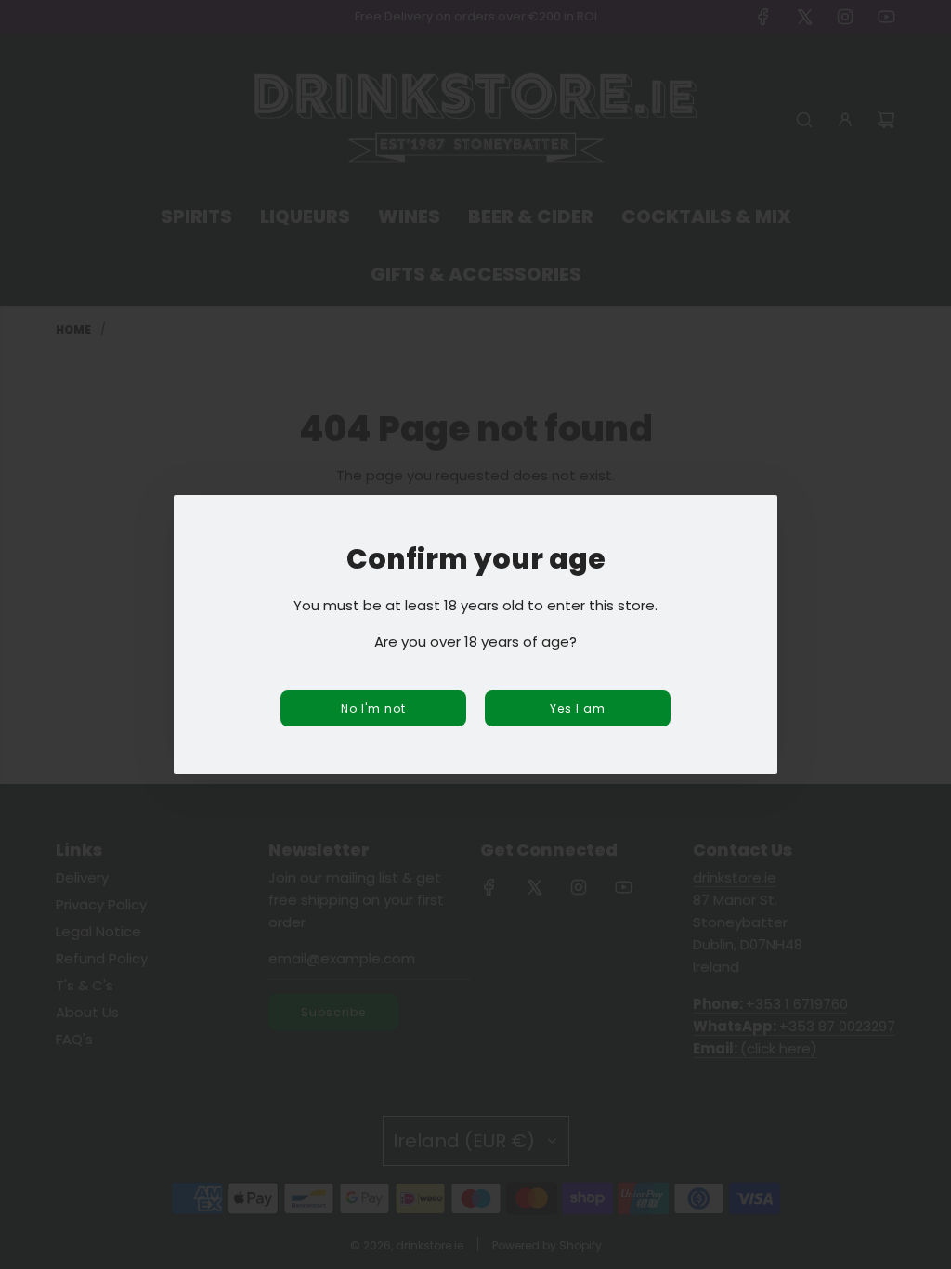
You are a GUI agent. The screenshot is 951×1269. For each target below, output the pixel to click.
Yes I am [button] (578, 708)
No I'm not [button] (373, 708)
